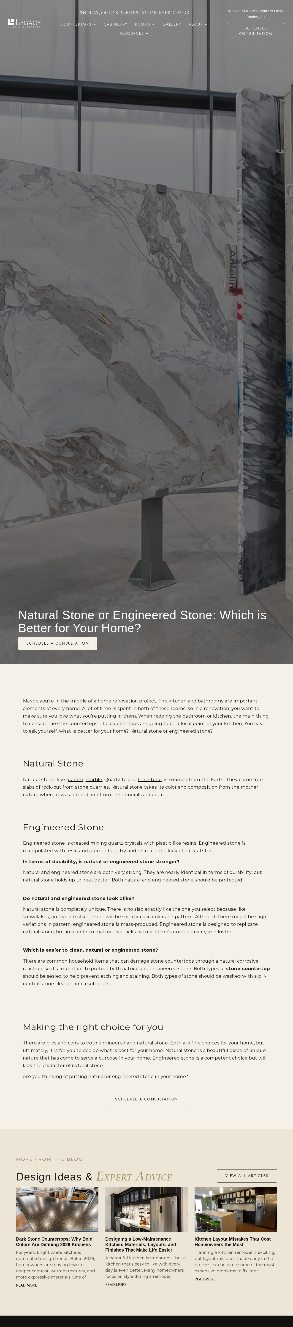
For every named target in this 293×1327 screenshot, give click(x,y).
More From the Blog (49, 1159)
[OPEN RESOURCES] (147, 33)
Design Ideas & (94, 1177)
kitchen (222, 716)
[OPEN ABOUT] (206, 24)
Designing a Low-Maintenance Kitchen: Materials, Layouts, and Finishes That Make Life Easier (140, 1244)
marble (94, 779)
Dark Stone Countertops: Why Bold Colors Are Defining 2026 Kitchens (54, 1241)
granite (74, 779)
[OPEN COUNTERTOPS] (94, 24)
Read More (26, 1285)
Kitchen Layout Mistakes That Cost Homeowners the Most (233, 1241)
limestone (150, 779)
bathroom (194, 716)
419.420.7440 (239, 11)
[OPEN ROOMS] (153, 24)
